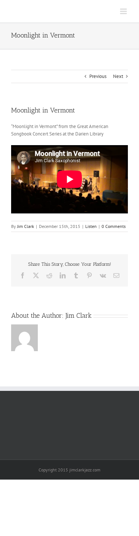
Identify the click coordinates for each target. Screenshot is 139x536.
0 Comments (114, 226)
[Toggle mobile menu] (124, 11)
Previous (97, 76)
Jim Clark (25, 226)
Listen (91, 226)
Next (118, 76)
